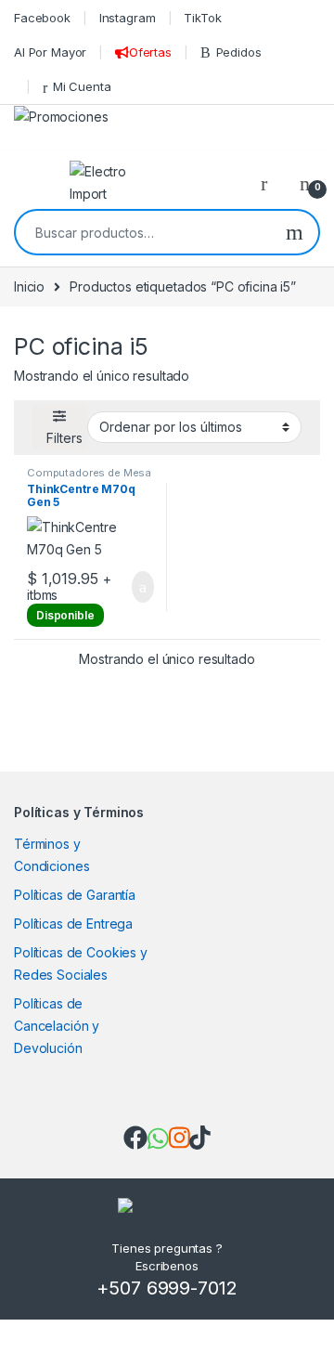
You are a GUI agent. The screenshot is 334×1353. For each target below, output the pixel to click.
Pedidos (239, 52)
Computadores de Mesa (89, 472)
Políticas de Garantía (74, 895)
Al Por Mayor (50, 52)
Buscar (294, 232)
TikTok (202, 17)
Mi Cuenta (82, 86)
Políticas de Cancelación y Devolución (56, 1025)
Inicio (29, 286)
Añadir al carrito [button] (135, 587)
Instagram (127, 17)
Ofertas (150, 52)
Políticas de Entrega (73, 923)
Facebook (42, 17)
